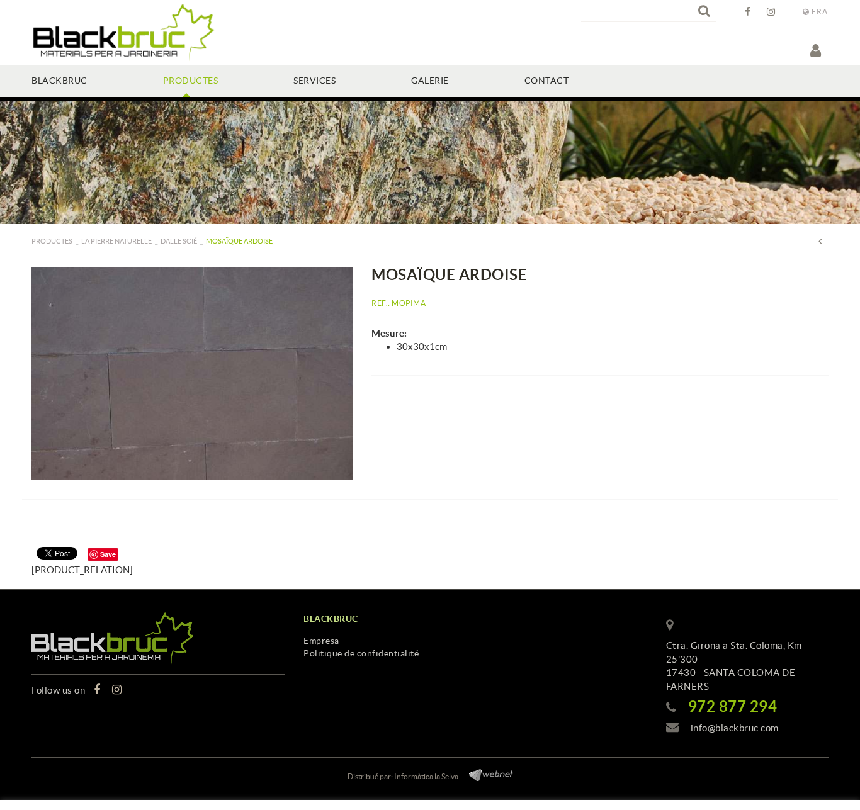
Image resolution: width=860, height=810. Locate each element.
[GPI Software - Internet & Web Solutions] (486, 773)
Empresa (321, 641)
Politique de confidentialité (361, 653)
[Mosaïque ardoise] (192, 373)
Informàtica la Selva (426, 776)
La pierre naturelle (116, 241)
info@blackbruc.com (735, 728)
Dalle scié (179, 241)
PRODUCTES (51, 241)
